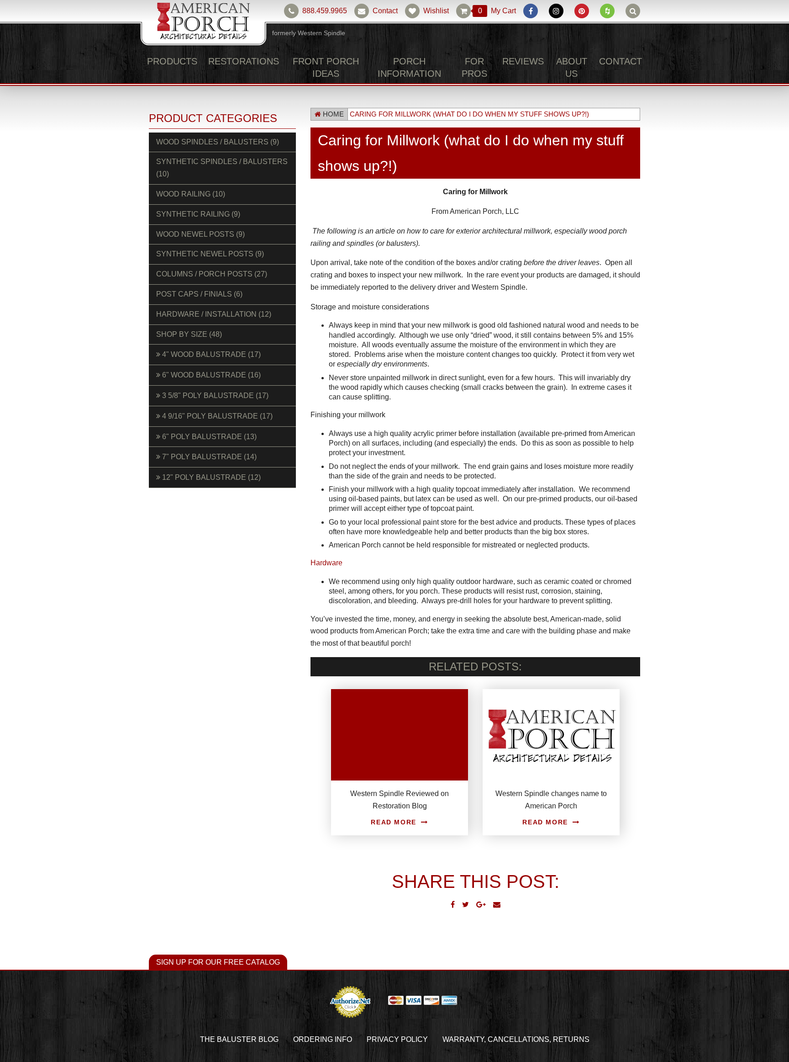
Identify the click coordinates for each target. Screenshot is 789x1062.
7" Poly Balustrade (203, 445)
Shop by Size (186, 322)
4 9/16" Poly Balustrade (212, 404)
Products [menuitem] (168, 61)
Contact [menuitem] (624, 61)
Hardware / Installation (207, 302)
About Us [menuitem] (576, 67)
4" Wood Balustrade (205, 343)
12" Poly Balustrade (205, 465)
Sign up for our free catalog (206, 963)
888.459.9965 (325, 11)
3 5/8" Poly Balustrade (210, 383)
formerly (308, 33)
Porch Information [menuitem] (407, 67)
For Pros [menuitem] (479, 67)
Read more (393, 822)
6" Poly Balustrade (203, 424)
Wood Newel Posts (194, 222)
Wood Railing (186, 182)
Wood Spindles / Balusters (209, 142)
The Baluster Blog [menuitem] (181, 1040)
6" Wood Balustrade (206, 363)
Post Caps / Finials (194, 282)
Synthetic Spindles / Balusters (218, 162)
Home (331, 114)
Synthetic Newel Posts (202, 242)
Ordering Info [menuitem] (252, 1040)
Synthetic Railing (192, 202)
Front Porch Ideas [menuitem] (313, 67)
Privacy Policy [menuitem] (314, 1040)
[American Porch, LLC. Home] (203, 23)
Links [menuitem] (631, 1040)
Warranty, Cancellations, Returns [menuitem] (414, 1040)
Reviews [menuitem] (528, 61)
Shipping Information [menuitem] (527, 1040)
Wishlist (438, 11)
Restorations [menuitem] (232, 61)
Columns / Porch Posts (204, 262)
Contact (387, 11)
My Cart (497, 11)
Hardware (326, 563)
